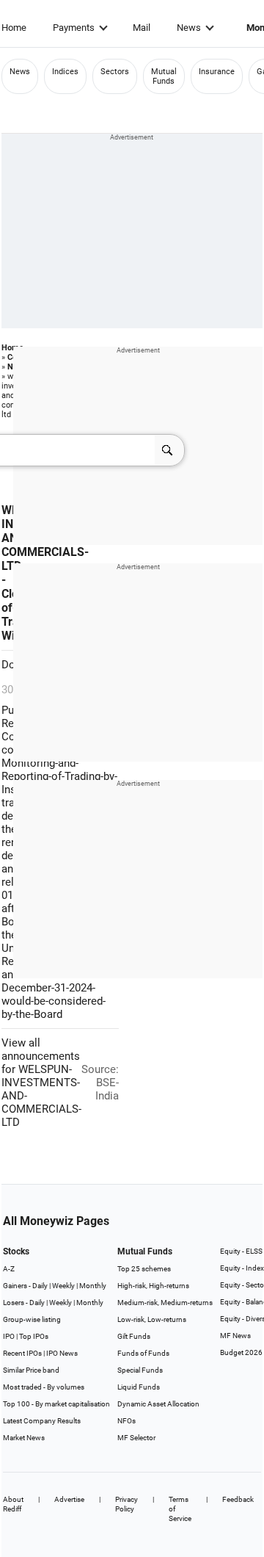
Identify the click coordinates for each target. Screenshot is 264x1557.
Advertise (69, 1499)
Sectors (114, 71)
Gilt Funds (133, 1336)
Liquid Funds (138, 1387)
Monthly (92, 1285)
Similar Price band (31, 1370)
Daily (40, 1285)
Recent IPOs (22, 1353)
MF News (235, 1335)
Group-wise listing (32, 1319)
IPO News (62, 1353)
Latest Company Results (42, 1421)
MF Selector (136, 1437)
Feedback (238, 1499)
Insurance (217, 71)
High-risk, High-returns (153, 1285)
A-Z (9, 1269)
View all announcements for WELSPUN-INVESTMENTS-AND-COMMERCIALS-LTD (41, 1082)
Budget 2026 (241, 1352)
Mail (141, 27)
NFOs (126, 1421)
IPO (9, 1336)
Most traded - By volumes (43, 1387)
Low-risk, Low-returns (151, 1319)
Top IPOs (33, 1336)
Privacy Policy (126, 1504)
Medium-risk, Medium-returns (165, 1302)
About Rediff (13, 1504)
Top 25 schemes (144, 1269)
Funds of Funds (143, 1353)
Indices (65, 71)
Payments (74, 27)
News (189, 27)
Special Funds (140, 1370)
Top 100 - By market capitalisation (56, 1404)
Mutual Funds (164, 76)
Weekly (63, 1285)
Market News (24, 1437)
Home (13, 27)
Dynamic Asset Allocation (158, 1404)
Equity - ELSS (241, 1251)
